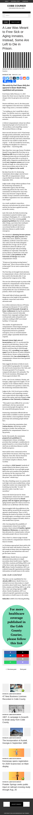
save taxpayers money (14, 162)
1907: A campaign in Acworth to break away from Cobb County (15, 719)
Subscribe (5, 599)
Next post (23, 669)
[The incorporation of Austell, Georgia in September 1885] (16, 735)
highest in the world (17, 168)
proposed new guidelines (11, 438)
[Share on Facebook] (10, 652)
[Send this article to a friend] (10, 659)
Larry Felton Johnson (15, 693)
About (6, 1)
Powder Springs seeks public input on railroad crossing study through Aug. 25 (16, 787)
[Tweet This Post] (22, 652)
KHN (4, 557)
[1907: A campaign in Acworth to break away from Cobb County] (16, 712)
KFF (3, 567)
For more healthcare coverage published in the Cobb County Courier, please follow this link (16, 626)
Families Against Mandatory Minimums (16, 529)
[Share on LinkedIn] (10, 655)
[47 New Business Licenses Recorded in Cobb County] (16, 691)
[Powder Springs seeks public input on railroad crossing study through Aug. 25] (16, 779)
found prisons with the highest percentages (15, 500)
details (5, 581)
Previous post (12, 669)
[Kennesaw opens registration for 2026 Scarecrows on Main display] (16, 756)
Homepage (25, 1)
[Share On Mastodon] (22, 662)
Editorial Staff (15, 1)
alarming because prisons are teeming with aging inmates (16, 236)
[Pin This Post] (22, 655)
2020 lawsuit (16, 465)
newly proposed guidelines (14, 220)
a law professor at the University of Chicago (14, 256)
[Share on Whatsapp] (10, 662)
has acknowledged (20, 356)
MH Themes (26, 813)
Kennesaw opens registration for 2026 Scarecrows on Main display (15, 763)
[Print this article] (22, 659)
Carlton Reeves (7, 426)
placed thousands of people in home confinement (15, 310)
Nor (10, 74)
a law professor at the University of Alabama (16, 398)
